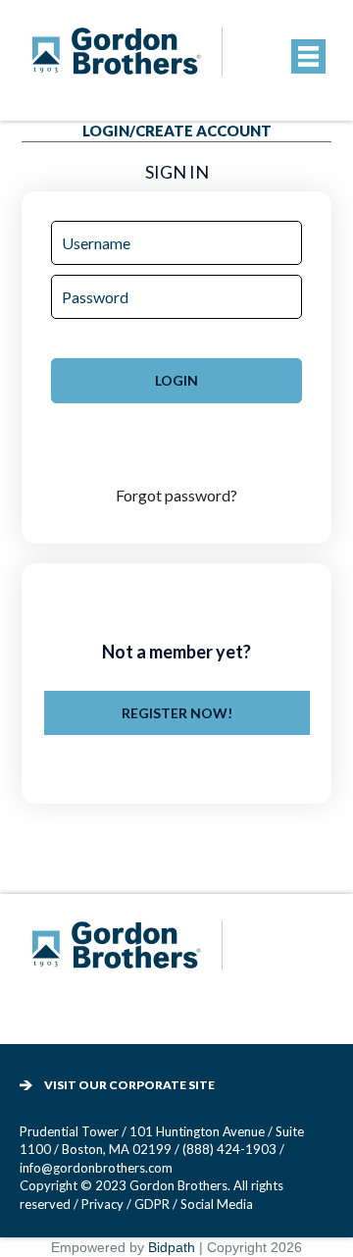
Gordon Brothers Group (130, 958)
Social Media (216, 1204)
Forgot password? (176, 495)
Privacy (102, 1204)
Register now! (177, 713)
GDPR (153, 1204)
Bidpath (171, 1247)
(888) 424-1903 (229, 1149)
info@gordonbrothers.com (96, 1168)
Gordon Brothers (130, 64)
